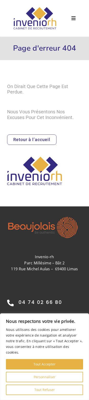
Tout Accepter (44, 364)
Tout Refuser (44, 389)
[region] (44, 356)
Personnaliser (45, 377)
